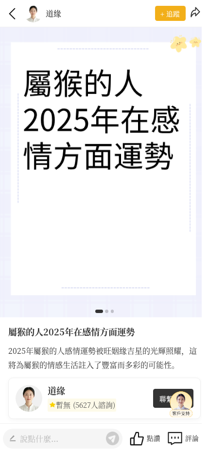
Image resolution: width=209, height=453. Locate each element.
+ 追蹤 (170, 13)
